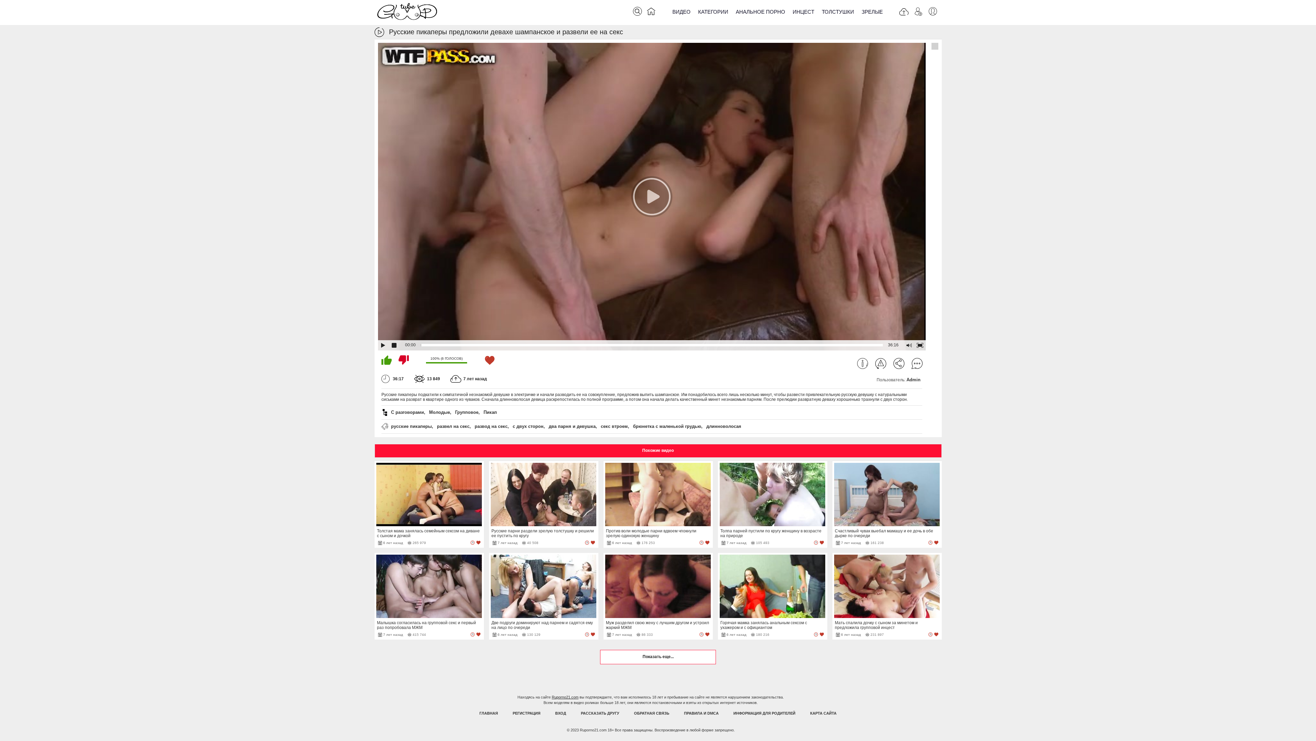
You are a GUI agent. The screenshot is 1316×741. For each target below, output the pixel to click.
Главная (488, 713)
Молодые (439, 412)
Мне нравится (386, 360)
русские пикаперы (411, 426)
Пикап (490, 412)
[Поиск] (637, 11)
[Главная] (651, 12)
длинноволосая (723, 426)
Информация (862, 363)
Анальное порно (760, 12)
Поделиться (898, 363)
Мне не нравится (403, 360)
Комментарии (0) (917, 363)
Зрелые (872, 12)
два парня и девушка (572, 426)
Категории (713, 12)
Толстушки (838, 12)
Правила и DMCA (701, 713)
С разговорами (407, 412)
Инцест (803, 12)
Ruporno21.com (565, 697)
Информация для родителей (764, 713)
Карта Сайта (823, 713)
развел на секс (453, 426)
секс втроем (614, 426)
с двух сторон (528, 426)
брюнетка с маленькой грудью (667, 426)
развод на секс (491, 426)
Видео (681, 12)
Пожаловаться (880, 363)
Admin (913, 379)
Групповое (466, 412)
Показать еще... (658, 656)
